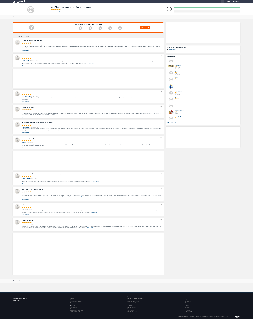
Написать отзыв (145, 27)
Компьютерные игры (132, 311)
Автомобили (188, 296)
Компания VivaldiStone (179, 110)
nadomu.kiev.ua (178, 103)
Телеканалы (187, 310)
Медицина (72, 296)
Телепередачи (188, 308)
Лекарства (72, 300)
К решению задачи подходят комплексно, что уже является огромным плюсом (42, 138)
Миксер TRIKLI (178, 65)
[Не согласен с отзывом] (160, 39)
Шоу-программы (188, 311)
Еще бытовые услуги (171, 122)
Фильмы (187, 307)
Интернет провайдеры (132, 308)
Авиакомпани (73, 308)
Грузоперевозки (73, 307)
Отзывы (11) (16, 17)
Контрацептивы (73, 302)
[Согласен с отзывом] (161, 39)
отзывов (169, 12)
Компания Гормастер (179, 84)
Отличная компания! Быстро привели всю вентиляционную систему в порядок (42, 174)
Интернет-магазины (131, 307)
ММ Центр (177, 71)
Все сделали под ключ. (28, 107)
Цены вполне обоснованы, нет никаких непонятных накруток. (37, 122)
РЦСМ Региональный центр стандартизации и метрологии (186, 77)
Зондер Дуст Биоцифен (179, 116)
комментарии (26, 50)
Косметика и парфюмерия (133, 301)
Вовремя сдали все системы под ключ (32, 40)
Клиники (72, 298)
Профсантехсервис (179, 97)
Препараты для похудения (76, 301)
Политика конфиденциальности (20, 298)
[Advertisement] (88, 78)
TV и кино (187, 305)
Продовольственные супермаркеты (135, 298)
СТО (186, 300)
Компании (72, 305)
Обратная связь (16, 300)
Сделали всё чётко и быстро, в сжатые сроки (33, 56)
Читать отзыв (91, 63)
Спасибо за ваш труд (27, 220)
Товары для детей (131, 302)
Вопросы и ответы (25, 17)
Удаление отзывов (17, 302)
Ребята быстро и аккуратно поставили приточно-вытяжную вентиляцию (40, 204)
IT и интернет (130, 305)
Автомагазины (188, 301)
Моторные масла (189, 302)
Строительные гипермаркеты (133, 300)
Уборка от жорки (178, 91)
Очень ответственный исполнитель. (31, 91)
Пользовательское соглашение (20, 296)
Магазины (129, 296)
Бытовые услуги (172, 49)
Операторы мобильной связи (76, 310)
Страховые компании (75, 311)
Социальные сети (131, 310)
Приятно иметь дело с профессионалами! (32, 189)
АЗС (186, 298)
